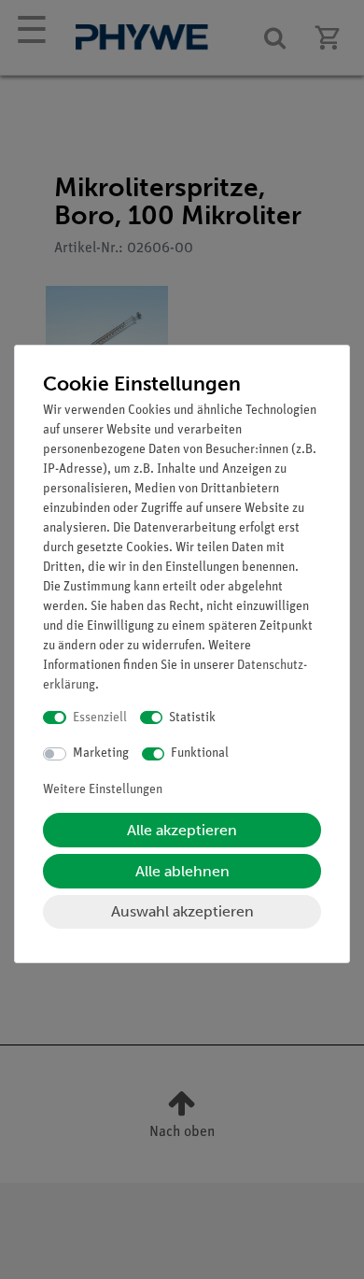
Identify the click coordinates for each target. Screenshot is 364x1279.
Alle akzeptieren (182, 830)
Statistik (192, 718)
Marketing (101, 753)
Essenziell (100, 718)
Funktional (200, 753)
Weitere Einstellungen (102, 790)
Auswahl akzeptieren (182, 911)
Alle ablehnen (182, 871)
